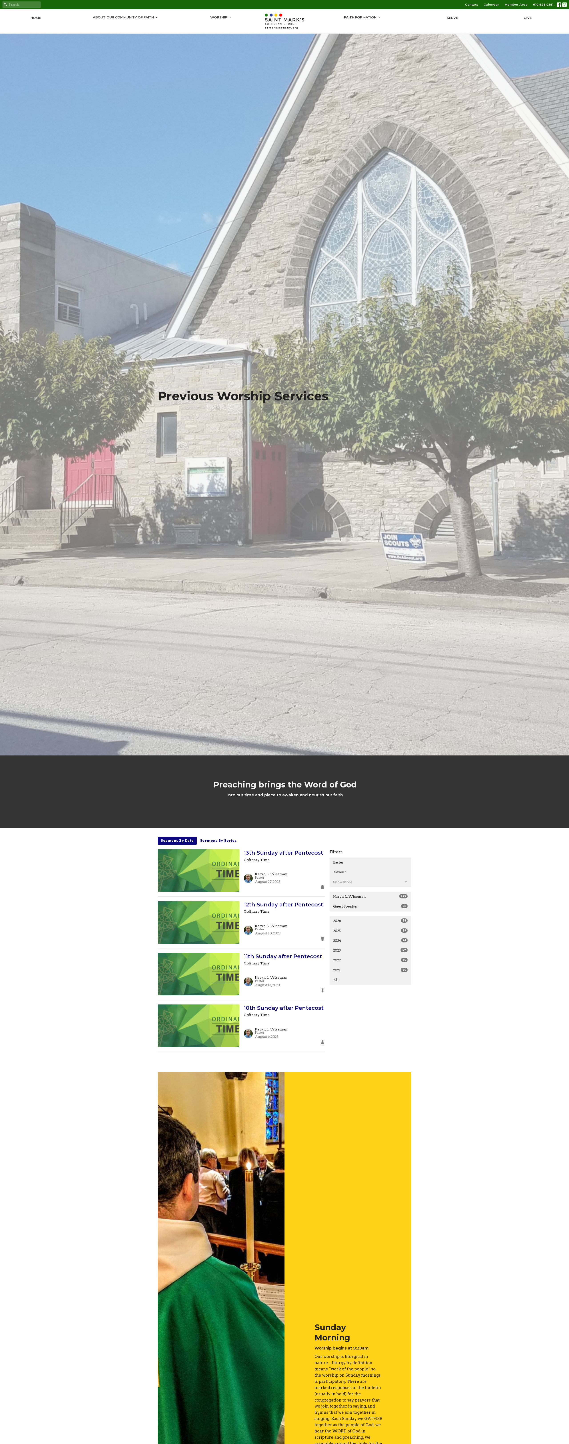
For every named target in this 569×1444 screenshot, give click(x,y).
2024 (369, 941)
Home (35, 18)
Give (528, 18)
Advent (339, 872)
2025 (369, 931)
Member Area (516, 4)
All (336, 980)
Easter (338, 862)
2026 (369, 921)
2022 (369, 960)
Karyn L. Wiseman (369, 897)
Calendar (491, 4)
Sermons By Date (177, 841)
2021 (369, 970)
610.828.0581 (543, 4)
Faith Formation (360, 17)
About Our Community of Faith (123, 17)
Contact (471, 4)
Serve (452, 18)
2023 (369, 950)
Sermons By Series (218, 841)
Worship (218, 17)
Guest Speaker (369, 906)
